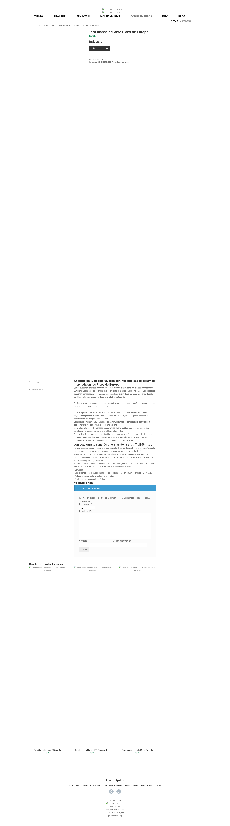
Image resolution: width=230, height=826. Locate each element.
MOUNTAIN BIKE (110, 16)
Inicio (33, 25)
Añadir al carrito (100, 48)
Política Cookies (131, 785)
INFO (165, 16)
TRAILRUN (60, 16)
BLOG (181, 16)
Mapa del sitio (146, 785)
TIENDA (39, 16)
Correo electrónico (123, 540)
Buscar (158, 785)
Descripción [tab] (34, 382)
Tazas (54, 25)
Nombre (84, 540)
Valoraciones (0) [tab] (36, 389)
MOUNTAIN (83, 16)
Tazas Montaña (64, 25)
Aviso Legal (74, 785)
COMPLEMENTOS (141, 16)
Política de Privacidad (91, 785)
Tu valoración (86, 511)
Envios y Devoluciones (112, 785)
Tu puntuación (87, 504)
